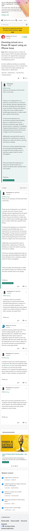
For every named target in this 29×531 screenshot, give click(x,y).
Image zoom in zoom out (11, 477)
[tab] (14, 466)
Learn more (5, 462)
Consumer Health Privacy (7, 528)
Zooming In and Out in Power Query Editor (14, 500)
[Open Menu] (27, 25)
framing (8, 36)
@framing (6, 358)
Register (20, 20)
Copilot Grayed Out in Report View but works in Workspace (15, 484)
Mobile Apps (5, 24)
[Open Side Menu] (2, 20)
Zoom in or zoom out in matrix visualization (13, 492)
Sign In (25, 20)
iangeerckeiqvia (14, 487)
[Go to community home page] (9, 20)
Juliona (7, 325)
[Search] (16, 20)
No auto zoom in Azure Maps (12, 507)
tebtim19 (13, 479)
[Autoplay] (12, 466)
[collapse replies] (14, 191)
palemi (13, 503)
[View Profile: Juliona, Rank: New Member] (3, 326)
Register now (5, 15)
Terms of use (24, 520)
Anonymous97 (15, 495)
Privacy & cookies (15, 520)
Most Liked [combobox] (23, 188)
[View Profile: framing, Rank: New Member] (3, 37)
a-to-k (13, 509)
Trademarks (4, 524)
